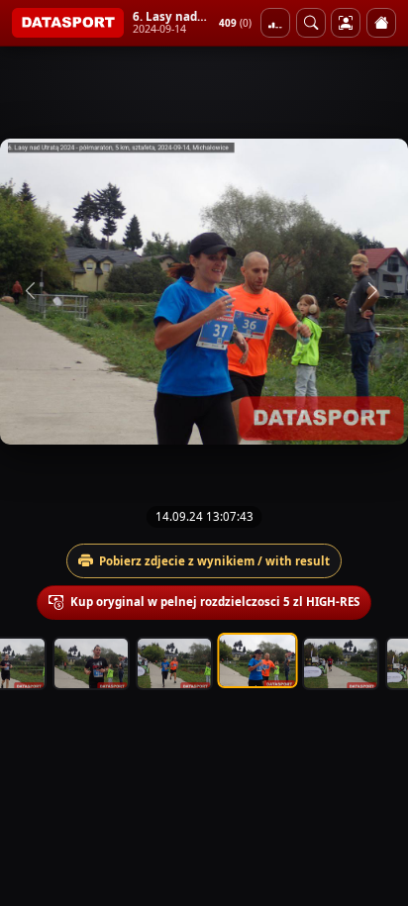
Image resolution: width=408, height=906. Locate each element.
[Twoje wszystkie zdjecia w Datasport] (345, 23)
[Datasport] (68, 23)
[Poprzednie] (32, 291)
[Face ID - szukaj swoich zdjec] (311, 23)
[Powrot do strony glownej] (381, 23)
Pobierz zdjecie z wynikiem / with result (214, 561)
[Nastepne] (375, 291)
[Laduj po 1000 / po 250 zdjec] (275, 23)
